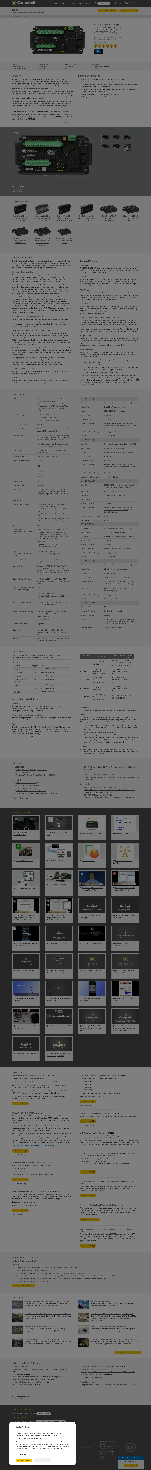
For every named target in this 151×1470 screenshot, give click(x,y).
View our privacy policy (24, 1454)
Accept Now (24, 1460)
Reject (42, 1460)
